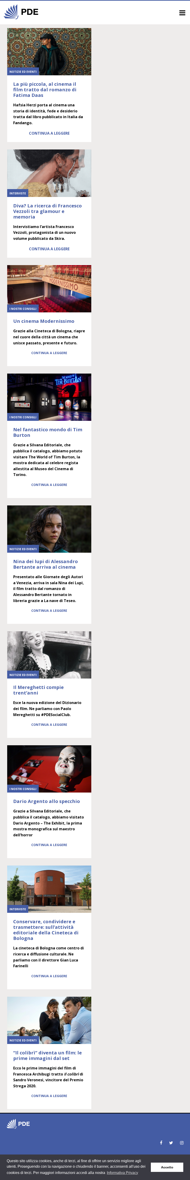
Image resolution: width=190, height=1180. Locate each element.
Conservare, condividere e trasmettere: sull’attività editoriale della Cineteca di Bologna (46, 929)
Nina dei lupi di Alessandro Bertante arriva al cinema (45, 564)
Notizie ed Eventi (23, 72)
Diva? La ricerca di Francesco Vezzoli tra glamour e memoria (47, 211)
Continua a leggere (49, 133)
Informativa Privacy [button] (122, 1173)
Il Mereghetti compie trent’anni (38, 690)
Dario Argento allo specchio (46, 801)
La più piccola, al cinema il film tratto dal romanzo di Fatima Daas (44, 89)
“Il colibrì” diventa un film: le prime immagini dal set (47, 1055)
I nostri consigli (23, 309)
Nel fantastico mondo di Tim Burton (47, 432)
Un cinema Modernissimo (43, 321)
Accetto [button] (167, 1167)
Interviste (18, 193)
